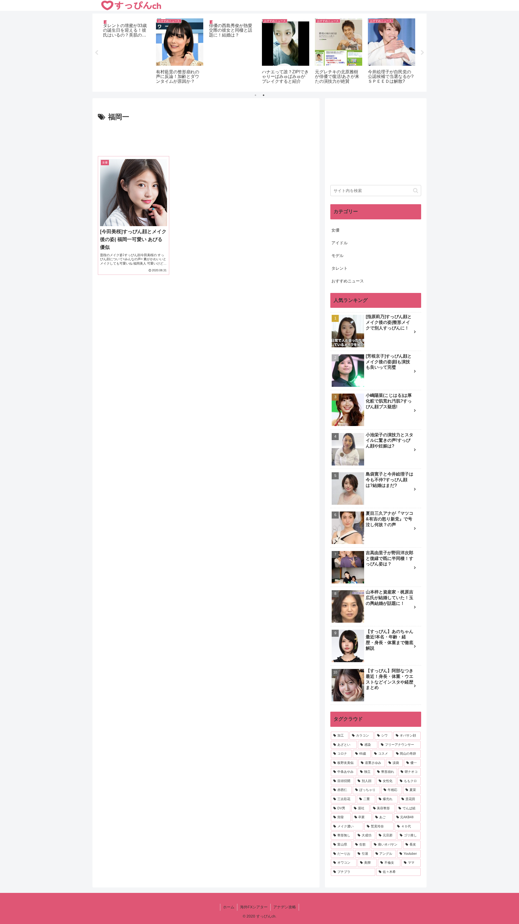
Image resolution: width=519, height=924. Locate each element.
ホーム (228, 907)
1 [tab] (255, 95)
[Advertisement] (206, 138)
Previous (96, 52)
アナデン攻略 (284, 907)
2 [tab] (263, 95)
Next (422, 52)
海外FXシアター (254, 907)
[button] (415, 190)
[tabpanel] (126, 52)
